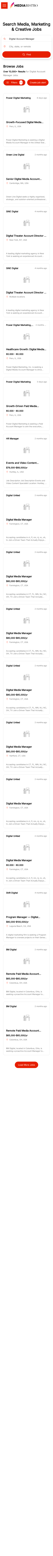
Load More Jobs (26, 1064)
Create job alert (38, 82)
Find (28, 54)
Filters (16, 82)
